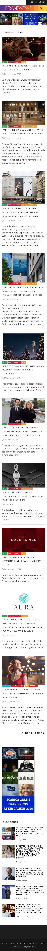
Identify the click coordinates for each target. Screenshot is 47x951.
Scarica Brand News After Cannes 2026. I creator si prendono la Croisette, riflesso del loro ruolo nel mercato (30, 832)
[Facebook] (39, 2)
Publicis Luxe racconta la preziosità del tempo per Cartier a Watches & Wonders (23, 496)
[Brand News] (23, 8)
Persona (33, 686)
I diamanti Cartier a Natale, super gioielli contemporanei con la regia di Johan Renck (23, 693)
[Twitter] (43, 2)
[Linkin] (36, 2)
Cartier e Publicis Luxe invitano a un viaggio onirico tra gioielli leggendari (23, 370)
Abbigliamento (14, 62)
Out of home (32, 126)
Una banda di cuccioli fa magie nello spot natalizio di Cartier (23, 68)
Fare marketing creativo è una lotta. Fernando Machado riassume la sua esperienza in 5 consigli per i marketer (30, 890)
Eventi (29, 489)
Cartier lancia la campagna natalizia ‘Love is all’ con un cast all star (22, 561)
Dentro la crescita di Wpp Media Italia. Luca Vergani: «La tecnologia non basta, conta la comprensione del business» (30, 872)
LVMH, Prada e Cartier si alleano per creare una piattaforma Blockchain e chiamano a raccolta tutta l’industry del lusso (22, 625)
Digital (25, 616)
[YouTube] (32, 2)
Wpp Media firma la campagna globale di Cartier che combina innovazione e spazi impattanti (20, 212)
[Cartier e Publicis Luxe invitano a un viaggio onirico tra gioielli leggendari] (23, 346)
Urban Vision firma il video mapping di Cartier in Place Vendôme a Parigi (23, 132)
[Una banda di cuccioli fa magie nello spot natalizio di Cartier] (23, 49)
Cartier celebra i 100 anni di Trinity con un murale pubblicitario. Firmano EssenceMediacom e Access (23, 291)
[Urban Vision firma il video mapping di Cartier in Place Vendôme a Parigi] (23, 112)
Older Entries (32, 733)
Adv (23, 62)
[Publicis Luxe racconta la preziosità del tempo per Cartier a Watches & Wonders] (23, 475)
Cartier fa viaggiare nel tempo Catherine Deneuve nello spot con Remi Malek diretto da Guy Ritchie (22, 431)
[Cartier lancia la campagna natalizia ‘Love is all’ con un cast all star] (23, 540)
